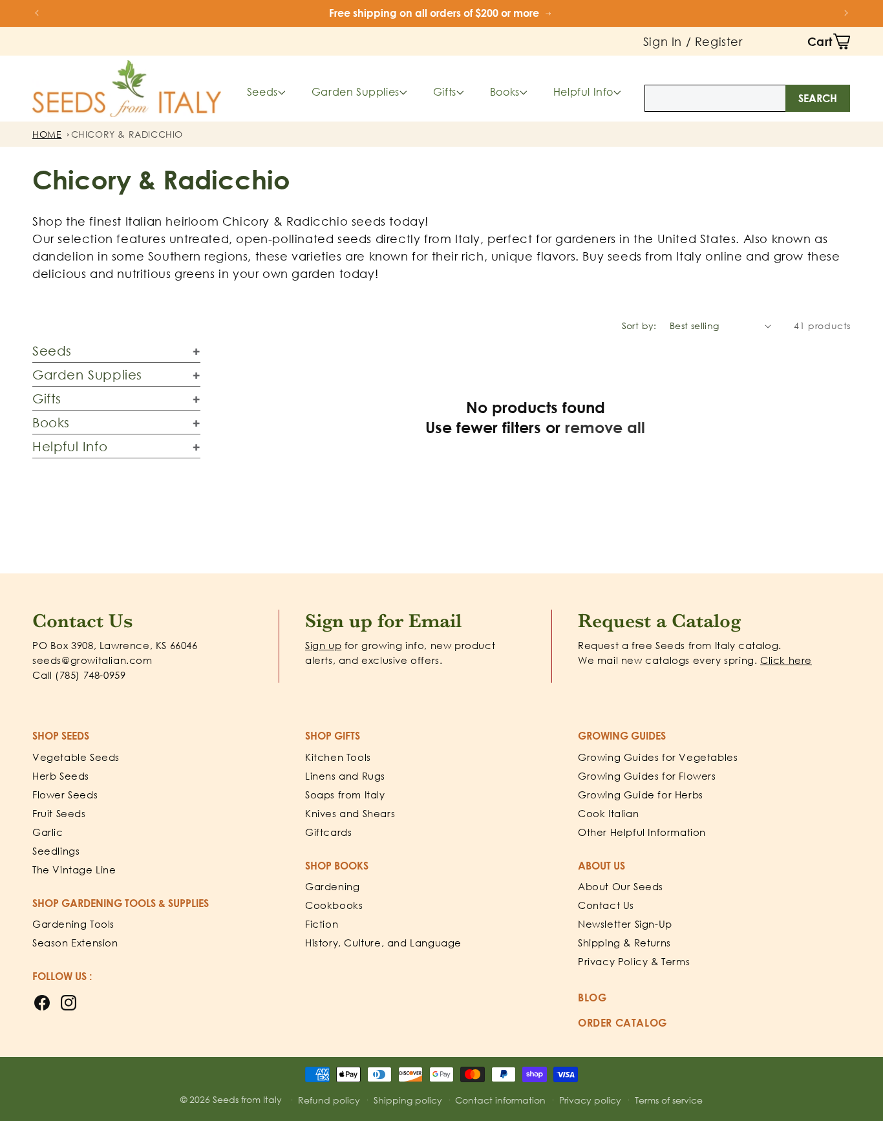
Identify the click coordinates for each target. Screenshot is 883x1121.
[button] (829, 41)
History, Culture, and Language (383, 942)
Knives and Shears (350, 813)
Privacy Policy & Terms (634, 961)
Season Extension (75, 942)
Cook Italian (608, 813)
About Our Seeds (620, 886)
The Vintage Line (74, 869)
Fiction (321, 924)
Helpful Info (583, 91)
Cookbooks (334, 905)
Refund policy (329, 1099)
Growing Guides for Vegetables (658, 757)
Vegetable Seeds (76, 757)
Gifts (444, 91)
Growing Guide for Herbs (640, 794)
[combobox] (747, 98)
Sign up (323, 645)
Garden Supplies (355, 91)
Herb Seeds (60, 776)
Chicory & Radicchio (127, 134)
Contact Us (606, 905)
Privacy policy (590, 1099)
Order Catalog (622, 1022)
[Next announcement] (846, 13)
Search (817, 98)
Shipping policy (408, 1099)
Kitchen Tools (338, 757)
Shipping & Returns (624, 942)
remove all (605, 427)
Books (505, 91)
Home (46, 134)
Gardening (332, 886)
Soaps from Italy (345, 794)
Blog (592, 997)
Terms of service (669, 1099)
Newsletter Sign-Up (625, 924)
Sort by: (639, 325)
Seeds (262, 91)
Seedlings (56, 851)
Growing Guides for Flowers (647, 776)
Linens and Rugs (345, 776)
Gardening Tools (73, 924)
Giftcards (328, 832)
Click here (786, 660)
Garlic (47, 832)
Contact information (500, 1099)
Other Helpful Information (642, 832)
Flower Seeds (65, 794)
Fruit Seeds (59, 813)
